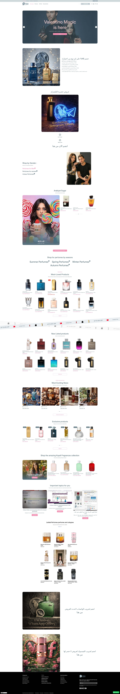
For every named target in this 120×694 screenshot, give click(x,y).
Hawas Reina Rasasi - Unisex (77, 351)
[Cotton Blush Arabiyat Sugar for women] (66, 201)
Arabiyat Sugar (62, 207)
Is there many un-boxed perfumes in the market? (60, 506)
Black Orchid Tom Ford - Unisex (65, 310)
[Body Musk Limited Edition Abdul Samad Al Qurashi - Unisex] (79, 432)
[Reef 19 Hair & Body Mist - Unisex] (92, 362)
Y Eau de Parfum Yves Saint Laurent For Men (91, 311)
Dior (86, 438)
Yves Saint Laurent (89, 309)
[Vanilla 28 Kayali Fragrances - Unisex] (66, 466)
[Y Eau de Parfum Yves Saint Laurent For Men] (92, 303)
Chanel (49, 309)
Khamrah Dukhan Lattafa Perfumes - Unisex (58, 545)
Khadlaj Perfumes (51, 350)
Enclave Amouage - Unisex (52, 439)
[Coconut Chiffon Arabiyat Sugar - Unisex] (92, 201)
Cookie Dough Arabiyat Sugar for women (78, 209)
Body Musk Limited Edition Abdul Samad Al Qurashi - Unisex (78, 440)
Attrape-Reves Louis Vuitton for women (40, 440)
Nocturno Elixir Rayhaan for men (40, 369)
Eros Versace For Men (38, 292)
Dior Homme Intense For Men (39, 310)
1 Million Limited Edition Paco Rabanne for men (28, 440)
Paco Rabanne (50, 291)
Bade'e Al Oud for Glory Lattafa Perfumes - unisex (59, 582)
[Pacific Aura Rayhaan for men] (54, 362)
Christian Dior (24, 291)
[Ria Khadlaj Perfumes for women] (54, 344)
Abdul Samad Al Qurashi (64, 438)
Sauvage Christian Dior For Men (27, 292)
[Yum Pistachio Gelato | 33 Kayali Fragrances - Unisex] (79, 466)
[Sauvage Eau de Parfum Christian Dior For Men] (79, 285)
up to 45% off (44, 408)
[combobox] (85, 4)
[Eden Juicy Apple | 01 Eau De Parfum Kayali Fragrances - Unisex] (92, 466)
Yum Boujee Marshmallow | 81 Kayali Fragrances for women (53, 474)
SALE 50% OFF (25, 408)
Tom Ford (61, 309)
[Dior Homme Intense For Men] (41, 303)
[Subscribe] (96, 683)
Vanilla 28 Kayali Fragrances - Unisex (66, 473)
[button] (97, 3)
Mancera (87, 291)
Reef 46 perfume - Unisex (64, 369)
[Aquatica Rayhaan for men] (66, 344)
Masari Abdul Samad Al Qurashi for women (65, 440)
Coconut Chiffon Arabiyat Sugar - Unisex (91, 209)
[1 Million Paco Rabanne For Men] (54, 285)
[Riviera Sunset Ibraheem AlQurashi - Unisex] (28, 344)
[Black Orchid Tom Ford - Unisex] (66, 303)
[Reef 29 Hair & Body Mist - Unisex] (79, 362)
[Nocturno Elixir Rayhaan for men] (41, 362)
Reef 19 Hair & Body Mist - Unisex (91, 369)
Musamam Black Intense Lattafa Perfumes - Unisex (72, 582)
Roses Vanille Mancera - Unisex (90, 292)
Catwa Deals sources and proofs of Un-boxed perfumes (34, 510)
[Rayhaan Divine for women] (28, 362)
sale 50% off (82, 408)
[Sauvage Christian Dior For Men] (28, 285)
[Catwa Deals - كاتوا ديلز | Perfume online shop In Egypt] (25, 3)
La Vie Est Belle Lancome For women (66, 292)
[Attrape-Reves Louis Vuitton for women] (41, 432)
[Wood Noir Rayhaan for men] (92, 344)
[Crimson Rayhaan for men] (41, 344)
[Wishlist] (95, 3)
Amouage (49, 438)
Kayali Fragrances (51, 472)
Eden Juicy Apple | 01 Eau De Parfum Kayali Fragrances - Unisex (91, 474)
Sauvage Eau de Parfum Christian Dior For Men (79, 293)
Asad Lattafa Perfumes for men (46, 581)
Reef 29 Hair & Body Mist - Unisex (78, 369)
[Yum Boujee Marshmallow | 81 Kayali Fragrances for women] (54, 466)
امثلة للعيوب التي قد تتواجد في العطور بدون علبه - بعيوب (85, 512)
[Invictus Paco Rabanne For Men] (28, 302)
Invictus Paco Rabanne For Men (27, 308)
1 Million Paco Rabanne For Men (53, 292)
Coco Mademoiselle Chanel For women (52, 311)
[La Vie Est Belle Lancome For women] (66, 285)
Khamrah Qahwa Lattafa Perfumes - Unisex (72, 563)
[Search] (89, 4)
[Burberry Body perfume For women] (79, 303)
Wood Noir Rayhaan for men (90, 351)
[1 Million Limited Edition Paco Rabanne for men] (28, 432)
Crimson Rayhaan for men (39, 351)
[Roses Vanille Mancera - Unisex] (92, 285)
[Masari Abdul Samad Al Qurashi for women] (66, 432)
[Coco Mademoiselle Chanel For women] (54, 303)
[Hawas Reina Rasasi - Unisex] (79, 344)
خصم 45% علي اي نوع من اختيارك (75, 59)
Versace (36, 291)
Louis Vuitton (37, 438)
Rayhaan (36, 350)
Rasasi (74, 350)
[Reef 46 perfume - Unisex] (66, 362)
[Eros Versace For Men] (41, 285)
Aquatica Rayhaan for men (64, 351)
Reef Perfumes (62, 368)
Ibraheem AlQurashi (25, 350)
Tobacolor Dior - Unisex (89, 439)
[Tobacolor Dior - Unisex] (92, 432)
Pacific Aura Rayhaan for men (52, 369)
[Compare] (93, 3)
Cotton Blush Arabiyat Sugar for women (65, 209)
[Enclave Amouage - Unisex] (54, 432)
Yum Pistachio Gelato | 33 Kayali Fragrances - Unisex (78, 474)
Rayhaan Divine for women (26, 369)
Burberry (74, 309)
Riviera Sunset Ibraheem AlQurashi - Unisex (28, 352)
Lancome (61, 291)
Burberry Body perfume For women (78, 310)
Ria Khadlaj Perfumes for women (53, 351)
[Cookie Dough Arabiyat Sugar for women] (79, 201)
